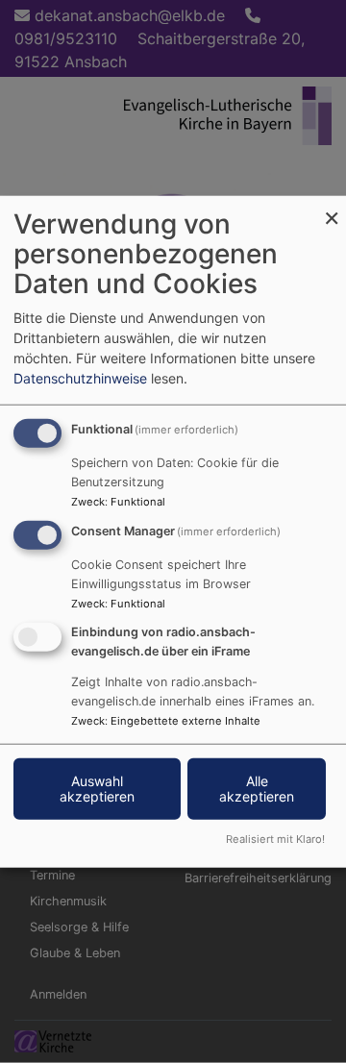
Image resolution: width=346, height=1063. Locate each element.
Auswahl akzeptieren (97, 787)
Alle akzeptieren (256, 787)
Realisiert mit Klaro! (275, 838)
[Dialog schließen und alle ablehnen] (331, 208)
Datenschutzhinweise (80, 378)
